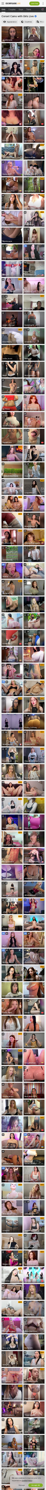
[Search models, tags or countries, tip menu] (42, 9)
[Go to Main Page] (14, 3)
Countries (28, 22)
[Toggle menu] (3, 3)
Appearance (11, 22)
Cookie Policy (27, 1481)
